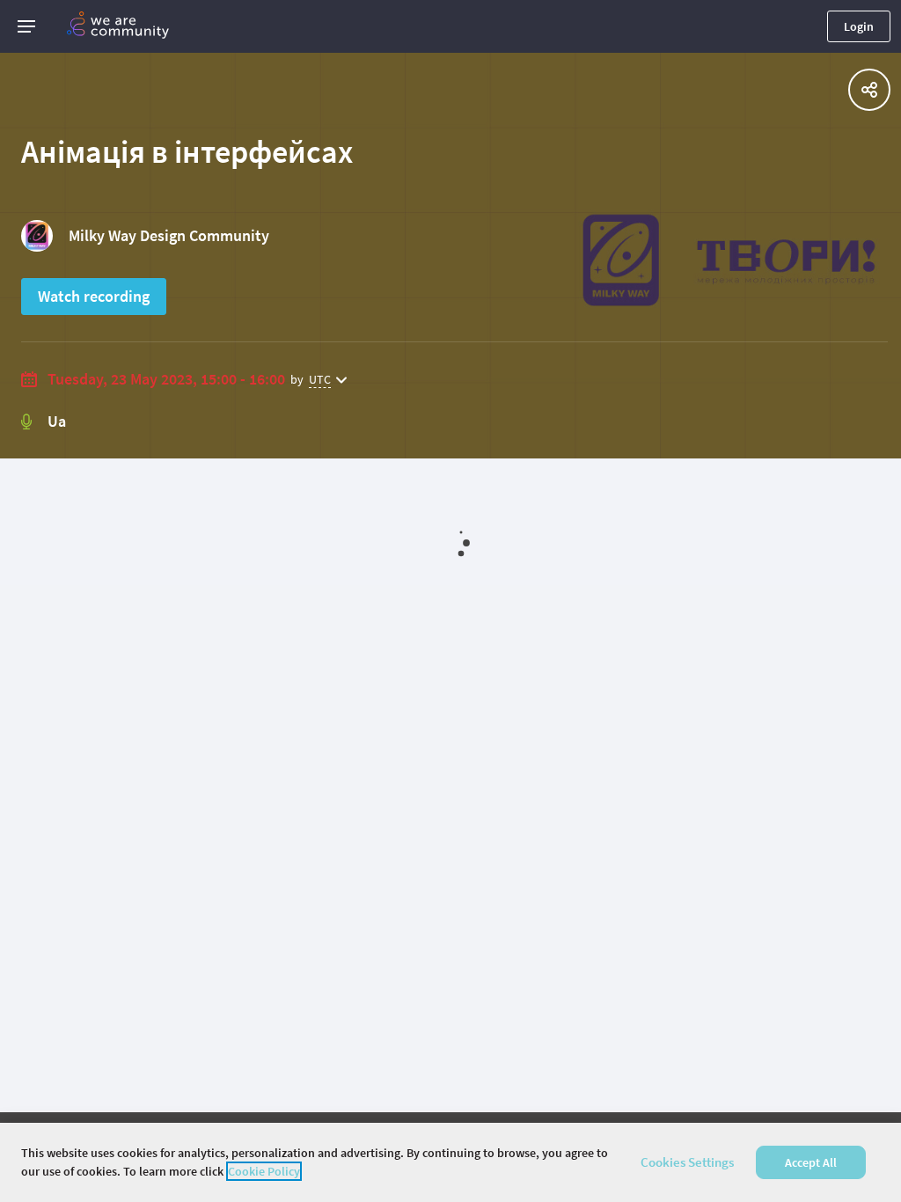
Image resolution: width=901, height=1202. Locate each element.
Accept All (811, 1162)
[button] (26, 26)
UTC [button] (320, 379)
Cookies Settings (687, 1162)
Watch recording (94, 296)
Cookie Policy (264, 1171)
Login (859, 26)
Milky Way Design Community (169, 235)
